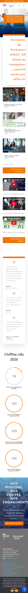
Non (16, 590)
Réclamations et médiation (11, 573)
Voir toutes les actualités (17, 170)
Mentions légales (8, 575)
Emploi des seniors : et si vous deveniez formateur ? (13, 105)
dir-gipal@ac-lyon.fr (12, 558)
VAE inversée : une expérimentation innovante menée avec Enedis (12, 130)
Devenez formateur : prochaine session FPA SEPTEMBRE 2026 (14, 19)
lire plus (6, 107)
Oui (12, 590)
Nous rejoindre (8, 571)
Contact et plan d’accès (10, 569)
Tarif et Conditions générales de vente (14, 566)
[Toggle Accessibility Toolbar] (24, 589)
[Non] (26, 585)
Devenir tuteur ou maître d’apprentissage (11, 156)
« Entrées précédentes (8, 164)
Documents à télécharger (10, 564)
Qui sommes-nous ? (14, 523)
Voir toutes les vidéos (17, 240)
